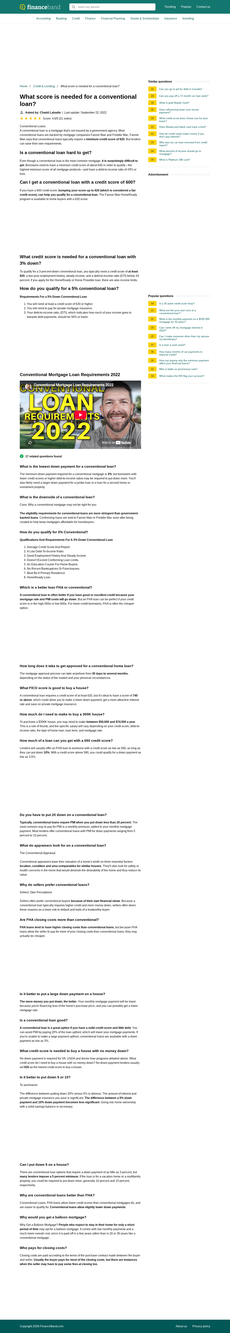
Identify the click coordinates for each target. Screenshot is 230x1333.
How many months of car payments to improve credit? (180, 353)
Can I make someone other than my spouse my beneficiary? (184, 338)
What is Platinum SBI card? (174, 159)
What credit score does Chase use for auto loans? (183, 120)
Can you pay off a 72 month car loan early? (183, 95)
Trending (170, 6)
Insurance (170, 18)
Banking (61, 18)
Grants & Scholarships (144, 18)
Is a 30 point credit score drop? (177, 303)
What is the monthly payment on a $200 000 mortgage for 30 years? (184, 320)
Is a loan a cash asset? (172, 344)
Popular (186, 6)
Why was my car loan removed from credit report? (183, 144)
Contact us (203, 6)
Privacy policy (201, 1326)
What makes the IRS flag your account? (181, 375)
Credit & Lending (44, 86)
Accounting (43, 18)
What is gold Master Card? (174, 102)
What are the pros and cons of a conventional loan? (177, 312)
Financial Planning (113, 18)
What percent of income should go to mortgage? (180, 152)
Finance (90, 18)
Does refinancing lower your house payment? (179, 111)
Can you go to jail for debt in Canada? (180, 89)
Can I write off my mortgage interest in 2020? (181, 329)
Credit (76, 18)
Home (23, 86)
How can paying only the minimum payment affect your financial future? (184, 362)
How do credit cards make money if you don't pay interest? (181, 135)
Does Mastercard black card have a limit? (182, 126)
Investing (188, 18)
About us (181, 1326)
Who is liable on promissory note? (178, 369)
